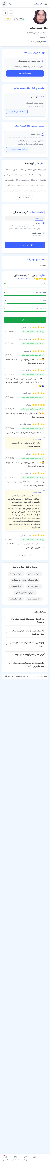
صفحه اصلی (42, 676)
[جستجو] (10, 3)
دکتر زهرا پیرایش (16, 599)
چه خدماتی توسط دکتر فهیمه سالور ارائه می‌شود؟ (27, 620)
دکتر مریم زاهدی (34, 586)
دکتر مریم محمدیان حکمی (25, 592)
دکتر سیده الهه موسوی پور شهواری (25, 580)
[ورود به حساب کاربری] (4, 3)
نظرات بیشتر (26, 555)
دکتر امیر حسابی (34, 573)
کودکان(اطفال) (20, 676)
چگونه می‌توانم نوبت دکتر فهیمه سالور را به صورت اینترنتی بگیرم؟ (26, 665)
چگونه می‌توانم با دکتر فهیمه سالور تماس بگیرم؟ (27, 644)
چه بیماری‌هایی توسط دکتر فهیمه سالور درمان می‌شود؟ (27, 632)
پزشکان (32, 676)
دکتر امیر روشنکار (16, 573)
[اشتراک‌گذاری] (5, 13)
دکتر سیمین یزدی (34, 599)
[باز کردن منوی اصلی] (45, 3)
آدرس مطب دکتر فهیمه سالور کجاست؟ (28, 654)
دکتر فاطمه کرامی (16, 586)
